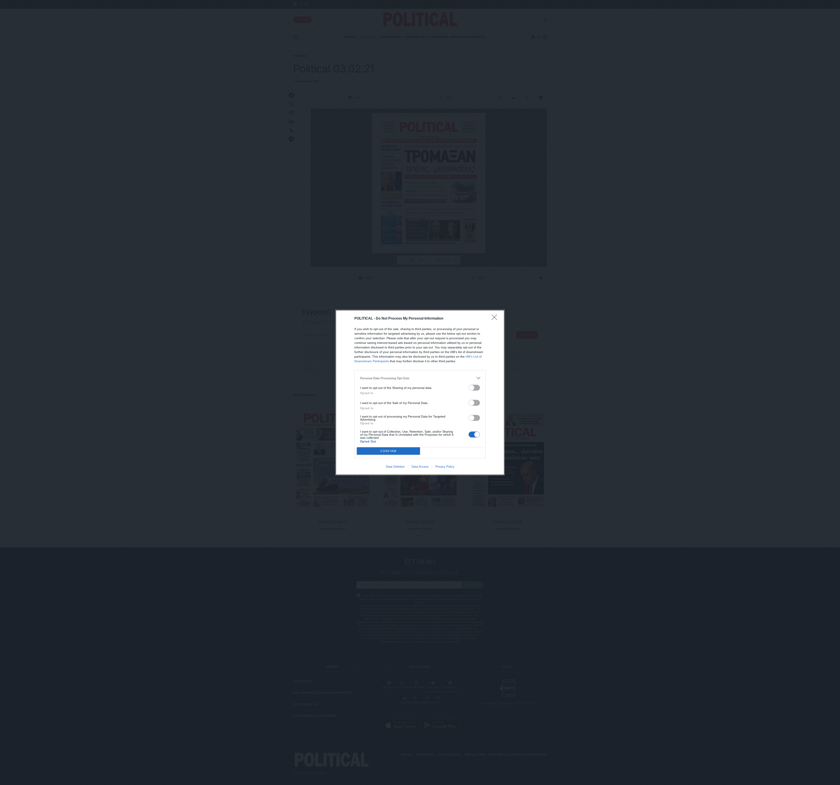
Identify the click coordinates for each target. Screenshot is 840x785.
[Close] (496, 319)
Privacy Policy (444, 466)
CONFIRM (388, 451)
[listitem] (420, 378)
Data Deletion (395, 466)
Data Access (420, 466)
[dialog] (420, 392)
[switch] (474, 388)
